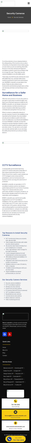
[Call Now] (9, 439)
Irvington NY (17, 371)
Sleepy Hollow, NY (8, 374)
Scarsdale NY (17, 376)
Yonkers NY (18, 385)
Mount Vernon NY (8, 385)
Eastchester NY (20, 382)
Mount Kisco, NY (7, 379)
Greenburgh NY (19, 368)
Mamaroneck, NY (8, 368)
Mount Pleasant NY (8, 382)
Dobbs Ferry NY (7, 371)
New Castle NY (7, 376)
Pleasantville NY (18, 379)
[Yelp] (10, 334)
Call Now (18, 438)
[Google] (5, 334)
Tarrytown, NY (19, 374)
